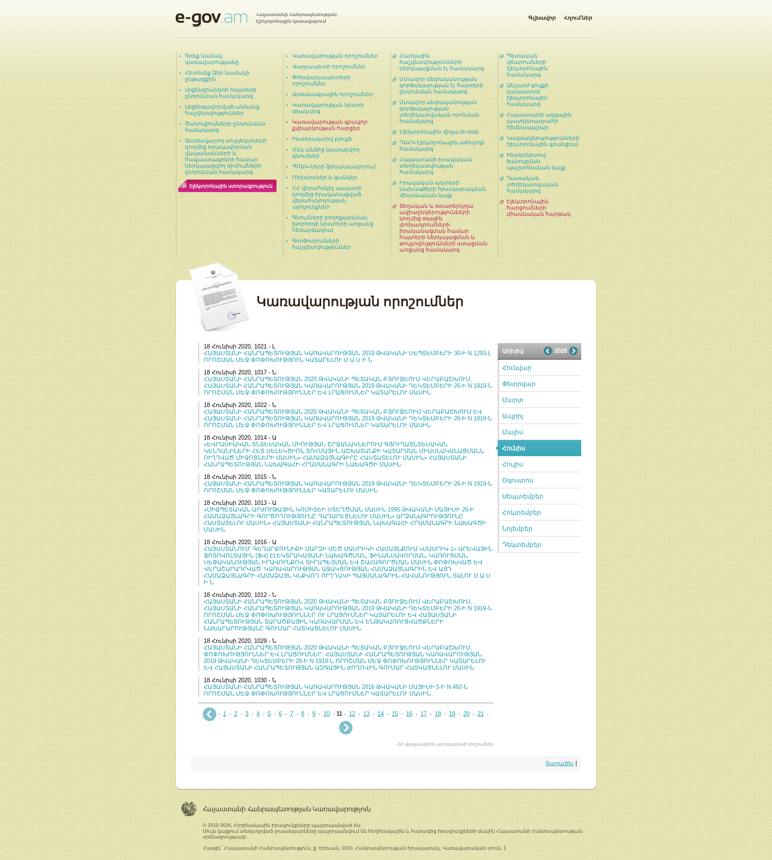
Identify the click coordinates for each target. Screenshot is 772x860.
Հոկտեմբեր (521, 512)
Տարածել (559, 763)
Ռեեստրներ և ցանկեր (324, 177)
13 (366, 713)
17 (423, 713)
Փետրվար (519, 383)
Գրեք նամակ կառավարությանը (212, 59)
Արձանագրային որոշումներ (332, 94)
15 (395, 713)
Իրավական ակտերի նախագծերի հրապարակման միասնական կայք (442, 189)
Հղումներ (578, 16)
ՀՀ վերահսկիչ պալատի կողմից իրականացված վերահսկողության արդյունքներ (327, 197)
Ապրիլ (512, 416)
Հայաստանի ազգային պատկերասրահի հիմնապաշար (539, 121)
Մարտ (513, 399)
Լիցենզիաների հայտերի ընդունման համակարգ (220, 93)
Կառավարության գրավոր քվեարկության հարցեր (330, 125)
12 (352, 713)
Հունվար (517, 367)
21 (481, 713)
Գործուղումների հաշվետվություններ (321, 244)
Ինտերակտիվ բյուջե (322, 139)
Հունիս (513, 448)
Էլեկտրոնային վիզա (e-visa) (438, 132)
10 (326, 713)
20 (466, 713)
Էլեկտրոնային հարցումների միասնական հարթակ (539, 207)
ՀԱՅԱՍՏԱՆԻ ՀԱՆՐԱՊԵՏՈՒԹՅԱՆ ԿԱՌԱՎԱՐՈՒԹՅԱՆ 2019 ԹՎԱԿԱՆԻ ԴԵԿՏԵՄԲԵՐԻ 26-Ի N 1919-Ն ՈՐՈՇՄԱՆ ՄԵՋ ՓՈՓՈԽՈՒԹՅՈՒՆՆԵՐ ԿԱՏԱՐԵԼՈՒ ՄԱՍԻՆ (348, 487)
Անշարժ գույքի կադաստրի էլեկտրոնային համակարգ (528, 94)
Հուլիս (512, 464)
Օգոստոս (517, 480)
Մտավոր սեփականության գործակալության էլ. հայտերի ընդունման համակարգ (441, 85)
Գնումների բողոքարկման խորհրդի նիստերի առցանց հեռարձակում (332, 223)
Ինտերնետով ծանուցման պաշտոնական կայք (536, 161)
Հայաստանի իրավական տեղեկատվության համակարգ (435, 165)
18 (438, 713)
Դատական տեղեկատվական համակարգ (532, 184)
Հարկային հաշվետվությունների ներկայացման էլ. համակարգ (441, 62)
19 (452, 713)
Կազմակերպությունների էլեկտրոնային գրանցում (543, 141)
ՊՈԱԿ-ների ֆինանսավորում (334, 167)
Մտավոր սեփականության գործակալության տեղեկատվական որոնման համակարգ (439, 111)
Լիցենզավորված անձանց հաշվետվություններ (222, 110)
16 (409, 713)
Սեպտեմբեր (522, 496)
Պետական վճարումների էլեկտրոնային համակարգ (527, 65)
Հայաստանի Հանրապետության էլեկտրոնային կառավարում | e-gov (256, 20)
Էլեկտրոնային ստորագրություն (231, 186)
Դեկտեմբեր (521, 544)
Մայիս (512, 432)
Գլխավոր (542, 16)
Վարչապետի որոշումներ (328, 66)
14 (381, 713)
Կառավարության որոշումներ (335, 56)
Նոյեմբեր (517, 528)
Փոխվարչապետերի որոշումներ (321, 80)
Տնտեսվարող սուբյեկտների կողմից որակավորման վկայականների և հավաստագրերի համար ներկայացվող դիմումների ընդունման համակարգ (226, 156)
